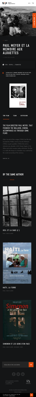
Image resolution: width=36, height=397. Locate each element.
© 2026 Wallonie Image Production (18, 389)
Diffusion (24, 115)
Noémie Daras (13, 76)
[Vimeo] (18, 374)
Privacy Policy (18, 392)
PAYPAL (11, 64)
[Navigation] (33, 3)
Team (15, 115)
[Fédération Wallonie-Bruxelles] (28, 382)
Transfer (18, 64)
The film (6, 115)
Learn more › (12, 395)
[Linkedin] (23, 374)
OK (31, 395)
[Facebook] (14, 374)
